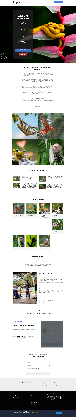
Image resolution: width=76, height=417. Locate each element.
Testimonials (37, 2)
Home (27, 2)
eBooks (48, 2)
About (30, 2)
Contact (52, 2)
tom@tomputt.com (17, 397)
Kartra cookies (37, 412)
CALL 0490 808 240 (58, 2)
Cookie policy (32, 412)
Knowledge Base (43, 2)
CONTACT (14, 393)
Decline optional (52, 412)
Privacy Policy (32, 404)
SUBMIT (38, 373)
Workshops (32, 393)
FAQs (33, 2)
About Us (31, 395)
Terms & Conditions (33, 402)
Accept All (59, 412)
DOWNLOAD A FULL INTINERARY (23, 50)
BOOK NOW (22, 54)
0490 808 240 (16, 395)
